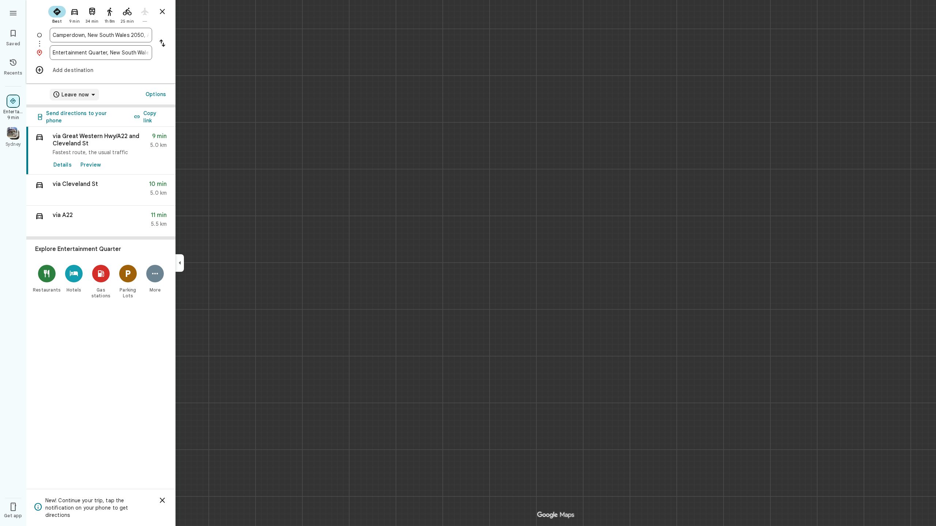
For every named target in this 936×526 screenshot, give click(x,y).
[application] (468, 263)
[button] (101, 190)
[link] (101, 151)
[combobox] (101, 35)
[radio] (57, 13)
